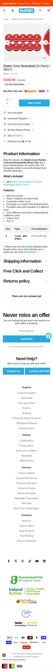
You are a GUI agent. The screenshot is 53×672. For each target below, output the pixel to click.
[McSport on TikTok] (30, 561)
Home (5, 19)
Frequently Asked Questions (26, 418)
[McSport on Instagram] (22, 561)
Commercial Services (26, 478)
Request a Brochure (27, 483)
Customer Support (26, 393)
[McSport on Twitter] (15, 561)
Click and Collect (26, 403)
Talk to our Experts (26, 493)
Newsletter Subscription (26, 498)
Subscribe (27, 339)
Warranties (26, 456)
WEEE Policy (26, 461)
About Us (26, 521)
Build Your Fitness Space (26, 508)
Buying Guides (26, 428)
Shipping (26, 413)
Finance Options (26, 473)
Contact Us (13, 371)
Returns (27, 408)
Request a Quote (26, 488)
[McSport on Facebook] (9, 561)
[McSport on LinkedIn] (44, 561)
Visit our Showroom (26, 541)
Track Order (26, 398)
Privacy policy (26, 445)
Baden (6, 74)
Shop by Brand (26, 531)
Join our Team (27, 526)
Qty (7, 99)
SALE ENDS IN (9, 4)
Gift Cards (26, 503)
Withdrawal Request (26, 423)
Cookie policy (26, 440)
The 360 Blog (26, 536)
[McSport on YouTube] (37, 561)
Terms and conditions (26, 450)
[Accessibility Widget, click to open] (48, 336)
